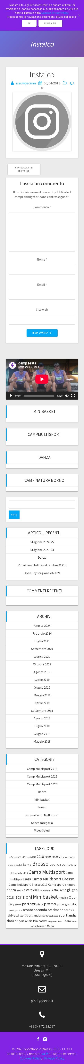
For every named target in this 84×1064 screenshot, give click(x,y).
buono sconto (60, 864)
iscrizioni (23, 897)
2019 (48, 857)
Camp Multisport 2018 (42, 769)
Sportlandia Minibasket (32, 921)
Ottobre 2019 (42, 664)
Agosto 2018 (42, 718)
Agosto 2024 (42, 626)
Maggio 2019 (42, 695)
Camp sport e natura (61, 885)
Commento (42, 207)
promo (50, 904)
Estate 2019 (45, 890)
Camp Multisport (47, 872)
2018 (40, 856)
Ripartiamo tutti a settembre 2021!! (42, 565)
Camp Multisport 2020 (42, 784)
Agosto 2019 (42, 672)
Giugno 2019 (42, 687)
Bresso (40, 863)
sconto (27, 910)
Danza (44, 457)
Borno (27, 864)
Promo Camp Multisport (42, 815)
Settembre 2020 (42, 649)
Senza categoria (42, 823)
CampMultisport (44, 434)
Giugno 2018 (42, 734)
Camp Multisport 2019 (42, 776)
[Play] (11, 396)
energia (20, 890)
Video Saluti (42, 830)
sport (22, 916)
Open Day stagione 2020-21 (42, 573)
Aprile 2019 (42, 703)
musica (63, 897)
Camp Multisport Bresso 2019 (28, 885)
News (42, 807)
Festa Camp (58, 890)
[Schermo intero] (73, 396)
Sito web (42, 309)
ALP (45, 1053)
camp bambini (21, 873)
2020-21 (57, 857)
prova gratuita (66, 904)
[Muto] (67, 396)
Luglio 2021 (42, 641)
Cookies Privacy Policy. (55, 12)
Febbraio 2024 (42, 633)
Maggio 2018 (42, 741)
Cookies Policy (30, 1058)
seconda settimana (48, 910)
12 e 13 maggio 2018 (27, 857)
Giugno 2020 (42, 657)
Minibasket (44, 411)
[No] (79, 15)
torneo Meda (45, 926)
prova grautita (15, 910)
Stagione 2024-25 (42, 542)
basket (19, 865)
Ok (29, 23)
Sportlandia (33, 915)
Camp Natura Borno (44, 480)
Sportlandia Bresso (49, 916)
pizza (39, 904)
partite (18, 904)
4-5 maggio (14, 857)
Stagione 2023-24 (42, 550)
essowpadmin (25, 83)
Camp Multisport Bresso (53, 879)
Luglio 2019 (42, 680)
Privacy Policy (54, 1058)
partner (29, 904)
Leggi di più (50, 23)
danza (11, 889)
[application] (42, 379)
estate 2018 (31, 890)
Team (67, 921)
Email (42, 284)
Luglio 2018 (42, 726)
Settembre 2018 (42, 711)
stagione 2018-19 (55, 921)
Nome (42, 259)
